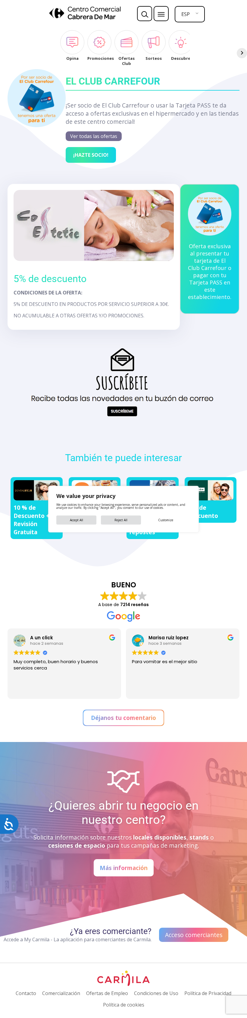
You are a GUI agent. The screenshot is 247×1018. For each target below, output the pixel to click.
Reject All (120, 520)
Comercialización (61, 993)
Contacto (26, 993)
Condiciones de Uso (156, 993)
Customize (165, 520)
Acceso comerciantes (193, 935)
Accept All (76, 520)
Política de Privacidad (207, 993)
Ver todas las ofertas (93, 136)
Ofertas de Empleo (107, 993)
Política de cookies (123, 1004)
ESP (185, 14)
